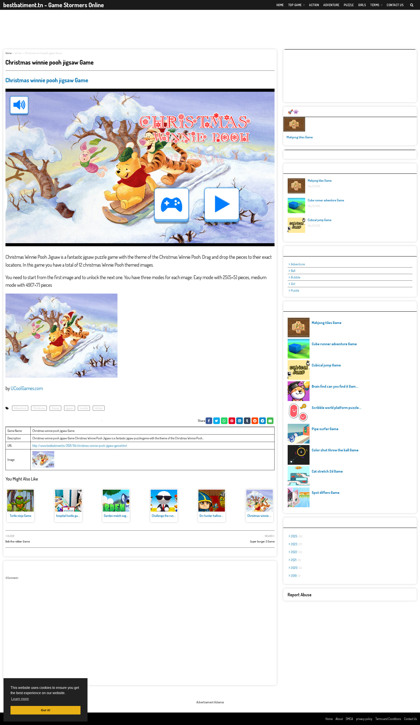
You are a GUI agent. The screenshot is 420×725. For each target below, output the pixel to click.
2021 (295, 560)
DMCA (349, 719)
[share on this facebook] (209, 420)
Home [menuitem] (280, 5)
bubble (295, 277)
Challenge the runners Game (169, 515)
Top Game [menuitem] (295, 5)
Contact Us (410, 719)
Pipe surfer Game (325, 429)
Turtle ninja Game (20, 515)
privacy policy (364, 719)
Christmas (39, 408)
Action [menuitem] (314, 5)
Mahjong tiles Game (300, 137)
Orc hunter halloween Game (217, 515)
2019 (295, 576)
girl (293, 284)
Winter (18, 53)
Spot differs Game (326, 492)
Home (8, 53)
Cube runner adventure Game (326, 200)
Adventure (20, 408)
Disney (55, 408)
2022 (296, 552)
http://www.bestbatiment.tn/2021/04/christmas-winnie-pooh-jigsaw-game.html (79, 445)
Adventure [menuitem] (331, 5)
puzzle (295, 290)
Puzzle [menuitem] (349, 5)
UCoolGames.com (27, 388)
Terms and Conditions (388, 719)
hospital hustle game (69, 515)
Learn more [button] (20, 699)
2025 (296, 536)
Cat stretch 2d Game (327, 471)
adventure (298, 264)
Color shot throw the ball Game (335, 450)
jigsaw (69, 408)
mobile (84, 408)
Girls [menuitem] (362, 5)
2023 (296, 544)
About (339, 719)
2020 (296, 568)
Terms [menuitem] (375, 5)
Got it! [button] (45, 710)
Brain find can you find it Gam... (335, 386)
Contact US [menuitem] (395, 5)
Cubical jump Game (319, 220)
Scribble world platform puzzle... (336, 407)
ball (293, 271)
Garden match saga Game (120, 515)
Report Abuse (300, 594)
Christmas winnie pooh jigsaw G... (267, 515)
